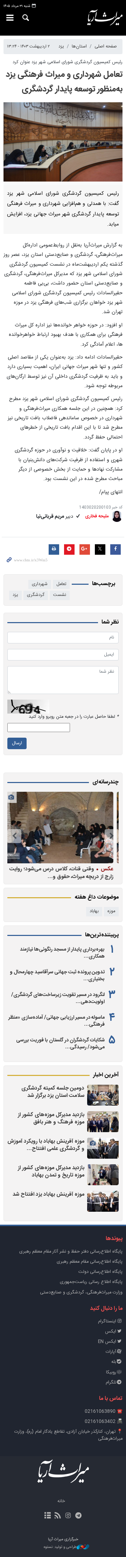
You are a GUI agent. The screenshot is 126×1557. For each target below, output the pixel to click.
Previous (112, 836)
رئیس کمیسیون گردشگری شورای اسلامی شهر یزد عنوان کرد (67, 62)
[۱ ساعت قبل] (103, 1095)
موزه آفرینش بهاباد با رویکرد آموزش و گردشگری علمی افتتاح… (45, 1145)
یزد (61, 46)
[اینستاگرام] (68, 1516)
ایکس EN (107, 1341)
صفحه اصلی (105, 46)
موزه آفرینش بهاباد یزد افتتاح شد (48, 1194)
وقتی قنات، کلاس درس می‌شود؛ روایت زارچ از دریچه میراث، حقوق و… (63, 872)
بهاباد (94, 911)
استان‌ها (79, 46)
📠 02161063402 (103, 1421)
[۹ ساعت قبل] (103, 1148)
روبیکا (111, 1372)
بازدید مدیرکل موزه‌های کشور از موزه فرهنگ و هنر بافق (51, 1118)
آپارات (111, 1352)
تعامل (61, 584)
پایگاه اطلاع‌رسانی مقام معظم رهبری (89, 1261)
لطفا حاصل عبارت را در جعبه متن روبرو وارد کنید (74, 717)
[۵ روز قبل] (61, 827)
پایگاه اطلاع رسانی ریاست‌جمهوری (91, 1282)
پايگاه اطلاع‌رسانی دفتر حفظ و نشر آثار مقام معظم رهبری (70, 1251)
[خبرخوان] (58, 1516)
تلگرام (111, 1382)
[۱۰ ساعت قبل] (103, 1174)
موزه (111, 911)
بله (113, 1362)
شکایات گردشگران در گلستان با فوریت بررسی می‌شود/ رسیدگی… (60, 1043)
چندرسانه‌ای (105, 782)
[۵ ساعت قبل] (103, 1121)
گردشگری (35, 595)
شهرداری (40, 584)
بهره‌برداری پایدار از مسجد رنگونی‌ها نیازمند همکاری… (62, 953)
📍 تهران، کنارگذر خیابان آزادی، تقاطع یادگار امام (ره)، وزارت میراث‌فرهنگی (68, 1435)
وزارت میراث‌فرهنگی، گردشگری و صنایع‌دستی (81, 1292)
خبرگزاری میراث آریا (104, 18)
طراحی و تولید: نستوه (60, 1547)
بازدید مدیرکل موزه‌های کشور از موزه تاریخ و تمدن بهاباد (51, 1172)
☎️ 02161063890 (103, 1411)
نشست (59, 595)
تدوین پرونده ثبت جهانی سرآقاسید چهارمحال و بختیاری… (57, 975)
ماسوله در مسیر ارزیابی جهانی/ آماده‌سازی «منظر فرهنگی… (56, 1021)
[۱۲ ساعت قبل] (103, 1201)
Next (14, 836)
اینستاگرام (107, 1321)
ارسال (17, 743)
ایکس (110, 1331)
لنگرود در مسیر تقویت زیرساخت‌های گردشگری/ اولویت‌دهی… (58, 998)
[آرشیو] (47, 1516)
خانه (61, 1501)
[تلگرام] (78, 1516)
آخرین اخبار (106, 1075)
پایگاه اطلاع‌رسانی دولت (100, 1272)
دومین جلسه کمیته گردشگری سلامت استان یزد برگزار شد (52, 1092)
